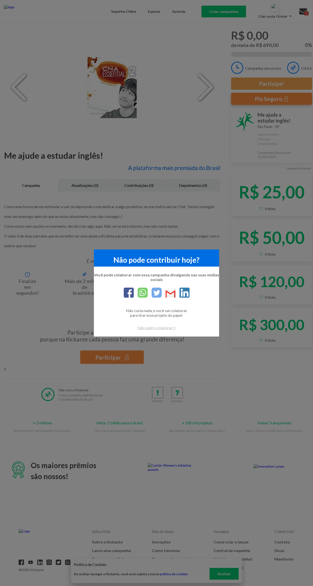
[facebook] (129, 293)
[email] (169, 294)
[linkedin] (183, 293)
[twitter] (155, 293)
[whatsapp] (141, 293)
